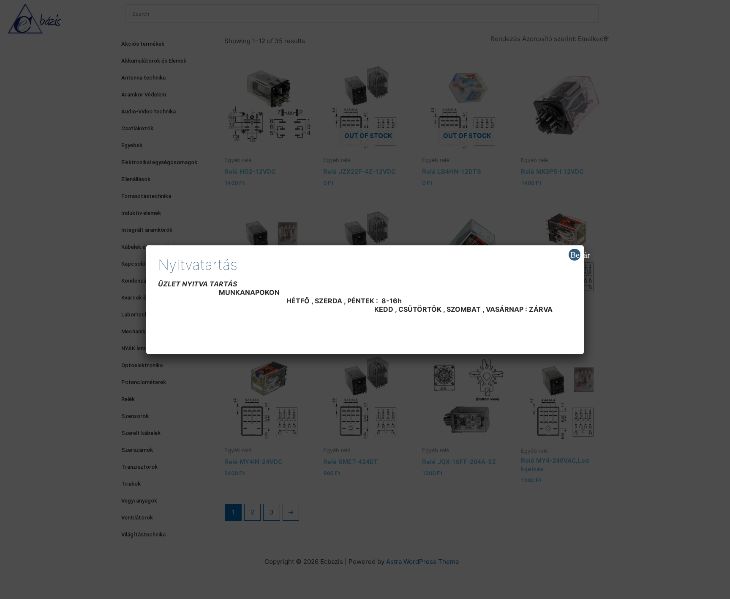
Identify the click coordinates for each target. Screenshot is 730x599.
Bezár (575, 254)
